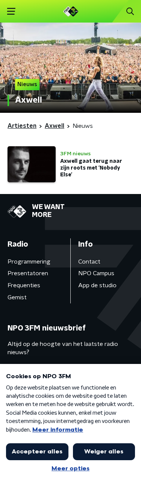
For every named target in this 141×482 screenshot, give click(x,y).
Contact (89, 262)
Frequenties (24, 285)
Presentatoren (28, 273)
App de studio (97, 285)
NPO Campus (96, 273)
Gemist (17, 297)
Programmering (29, 262)
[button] (11, 11)
